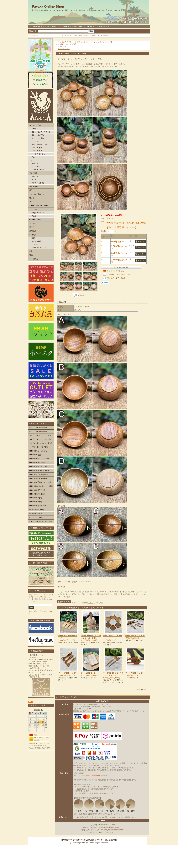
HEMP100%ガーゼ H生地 (38, 451)
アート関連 (33, 259)
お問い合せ (78, 26)
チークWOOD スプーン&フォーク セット (113, 674)
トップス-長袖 (36, 151)
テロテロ (55, 35)
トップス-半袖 (36, 148)
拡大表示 (81, 295)
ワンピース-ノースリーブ (40, 132)
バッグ (31, 202)
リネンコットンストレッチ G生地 (40, 521)
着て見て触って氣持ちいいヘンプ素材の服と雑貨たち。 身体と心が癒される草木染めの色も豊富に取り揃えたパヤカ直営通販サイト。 (82, 10)
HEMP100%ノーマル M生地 (38, 474)
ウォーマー (35, 166)
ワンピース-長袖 (37, 138)
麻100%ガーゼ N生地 (36, 509)
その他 (33, 216)
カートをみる (37, 26)
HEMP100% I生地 (35, 455)
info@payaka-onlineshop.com (112, 830)
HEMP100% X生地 (35, 498)
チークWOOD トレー (89, 673)
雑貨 (33, 238)
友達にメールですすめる (116, 278)
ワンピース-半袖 (37, 135)
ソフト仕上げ (46, 35)
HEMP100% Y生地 (35, 502)
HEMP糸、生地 (35, 219)
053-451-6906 (109, 832)
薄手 (75, 35)
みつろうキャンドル (38, 248)
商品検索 (32, 31)
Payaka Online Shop (48, 6)
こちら (90, 603)
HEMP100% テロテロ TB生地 (39, 470)
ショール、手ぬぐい (36, 194)
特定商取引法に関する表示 (94, 840)
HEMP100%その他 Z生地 (37, 505)
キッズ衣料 (33, 186)
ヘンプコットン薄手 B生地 (38, 431)
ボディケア (33, 223)
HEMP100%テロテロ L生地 (38, 466)
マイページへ (52, 26)
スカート (34, 157)
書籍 (31, 255)
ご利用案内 (65, 26)
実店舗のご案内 (111, 840)
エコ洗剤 (34, 244)
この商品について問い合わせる (119, 274)
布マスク (32, 227)
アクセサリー (34, 209)
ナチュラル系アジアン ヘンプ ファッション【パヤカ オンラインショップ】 (84, 42)
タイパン (93, 35)
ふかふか (86, 35)
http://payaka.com (39, 664)
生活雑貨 (32, 235)
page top (142, 689)
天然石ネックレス (38, 213)
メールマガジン (38, 591)
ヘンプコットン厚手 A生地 (38, 427)
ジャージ (106, 35)
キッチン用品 (36, 241)
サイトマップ (104, 26)
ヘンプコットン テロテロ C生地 (40, 435)
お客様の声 (90, 26)
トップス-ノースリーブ (40, 144)
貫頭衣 (99, 35)
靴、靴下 (32, 198)
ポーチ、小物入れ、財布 (38, 206)
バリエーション (64, 49)
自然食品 (32, 231)
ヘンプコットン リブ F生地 (38, 447)
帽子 (31, 190)
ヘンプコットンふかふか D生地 (40, 439)
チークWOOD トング (67, 673)
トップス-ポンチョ (38, 154)
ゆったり (70, 35)
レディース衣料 (35, 125)
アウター (34, 129)
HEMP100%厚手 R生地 (37, 490)
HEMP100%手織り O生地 (38, 478)
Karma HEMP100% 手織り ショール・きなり (91, 637)
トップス (34, 177)
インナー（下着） (38, 170)
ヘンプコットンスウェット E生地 (40, 443)
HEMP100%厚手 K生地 (37, 462)
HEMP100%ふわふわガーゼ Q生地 (41, 486)
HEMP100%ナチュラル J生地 (39, 459)
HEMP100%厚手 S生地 (37, 494)
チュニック (35, 141)
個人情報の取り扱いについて (72, 840)
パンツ (33, 160)
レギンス (34, 163)
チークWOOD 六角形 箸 (135, 636)
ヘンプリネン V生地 (36, 517)
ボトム (33, 180)
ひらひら (63, 35)
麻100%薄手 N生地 (35, 513)
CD (30, 251)
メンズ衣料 (33, 173)
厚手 (80, 35)
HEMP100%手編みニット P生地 (40, 482)
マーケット (62, 46)
